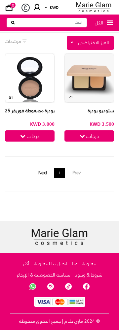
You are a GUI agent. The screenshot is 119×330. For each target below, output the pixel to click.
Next (42, 172)
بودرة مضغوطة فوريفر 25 (30, 111)
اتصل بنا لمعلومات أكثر (45, 263)
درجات (92, 136)
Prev (76, 172)
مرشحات (13, 41)
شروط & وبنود (88, 275)
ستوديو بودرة (101, 111)
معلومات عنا (84, 263)
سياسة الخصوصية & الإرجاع (43, 275)
